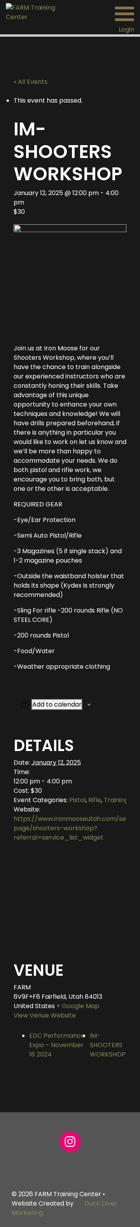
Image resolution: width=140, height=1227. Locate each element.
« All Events (30, 81)
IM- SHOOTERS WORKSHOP (108, 1045)
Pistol (77, 800)
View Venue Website (45, 1015)
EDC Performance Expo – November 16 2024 (57, 1045)
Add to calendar (57, 704)
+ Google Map (77, 1005)
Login (126, 29)
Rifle (94, 800)
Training (116, 800)
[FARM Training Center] (35, 11)
